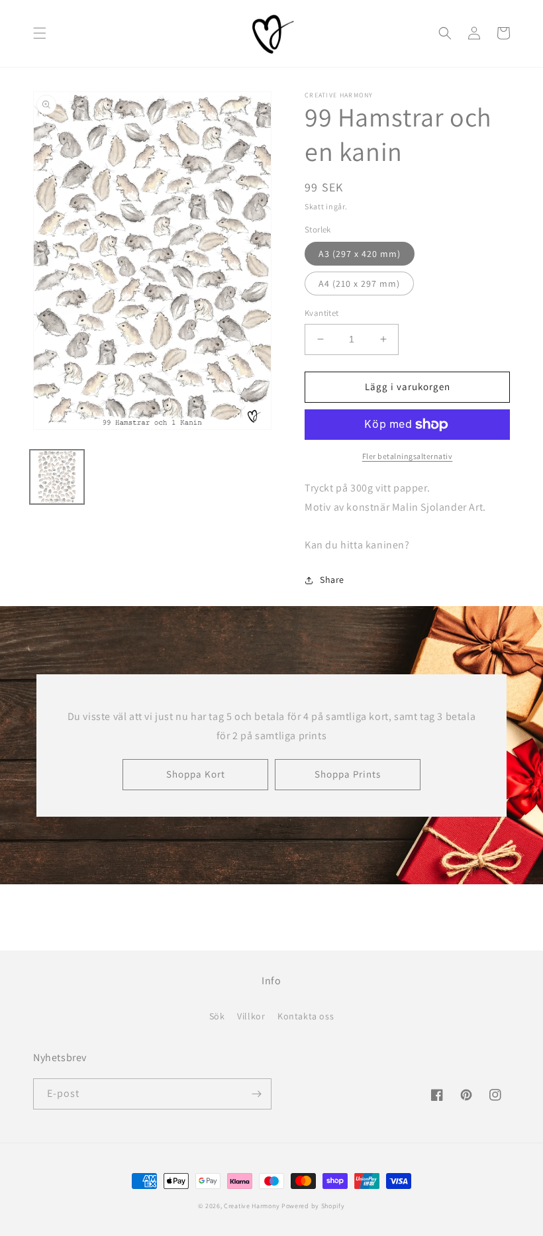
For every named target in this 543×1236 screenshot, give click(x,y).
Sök (217, 1016)
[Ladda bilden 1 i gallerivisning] (57, 477)
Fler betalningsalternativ (407, 456)
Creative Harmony (251, 1206)
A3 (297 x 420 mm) (360, 254)
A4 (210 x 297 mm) (359, 283)
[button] (39, 33)
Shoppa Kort (195, 774)
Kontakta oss (305, 1016)
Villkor (251, 1016)
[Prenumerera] (256, 1093)
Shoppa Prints (348, 774)
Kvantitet (322, 313)
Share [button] (332, 580)
